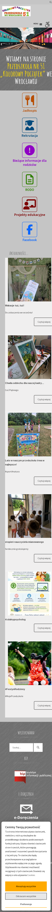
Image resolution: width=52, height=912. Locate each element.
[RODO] (29, 179)
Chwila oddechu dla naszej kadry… (24, 383)
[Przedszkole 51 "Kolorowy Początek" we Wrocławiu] (16, 11)
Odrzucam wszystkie (26, 896)
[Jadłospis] (29, 100)
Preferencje (26, 904)
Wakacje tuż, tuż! (14, 305)
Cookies (31, 875)
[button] (36, 24)
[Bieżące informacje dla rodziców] (29, 150)
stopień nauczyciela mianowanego (24, 542)
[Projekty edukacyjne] (29, 204)
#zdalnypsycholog (15, 619)
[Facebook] (29, 229)
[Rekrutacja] (29, 125)
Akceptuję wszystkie (26, 886)
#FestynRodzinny (15, 689)
